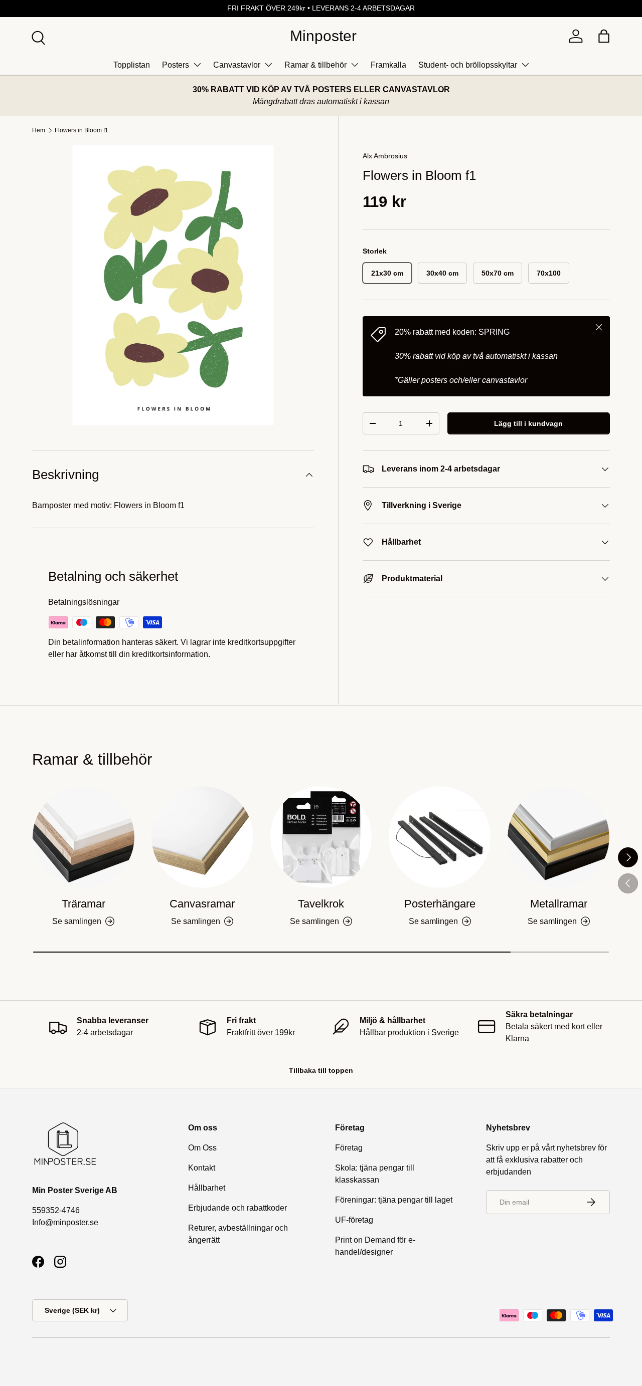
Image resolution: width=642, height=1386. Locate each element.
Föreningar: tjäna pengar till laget (393, 1200)
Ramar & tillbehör (315, 65)
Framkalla (388, 65)
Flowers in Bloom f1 (81, 130)
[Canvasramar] (202, 837)
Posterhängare (439, 903)
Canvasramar (202, 903)
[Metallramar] (558, 837)
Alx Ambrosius (385, 156)
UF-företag (354, 1220)
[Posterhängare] (440, 837)
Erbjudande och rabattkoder (237, 1208)
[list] (173, 285)
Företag (349, 1147)
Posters (175, 65)
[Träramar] (83, 837)
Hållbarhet (206, 1188)
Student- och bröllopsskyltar (467, 65)
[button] (604, 36)
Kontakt (201, 1168)
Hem (38, 130)
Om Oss (202, 1147)
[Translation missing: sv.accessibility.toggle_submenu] (197, 65)
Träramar (83, 903)
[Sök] (37, 37)
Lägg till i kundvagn (528, 423)
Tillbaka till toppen (321, 1070)
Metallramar (558, 903)
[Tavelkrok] (321, 837)
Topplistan (131, 65)
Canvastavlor (236, 65)
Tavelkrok (321, 903)
